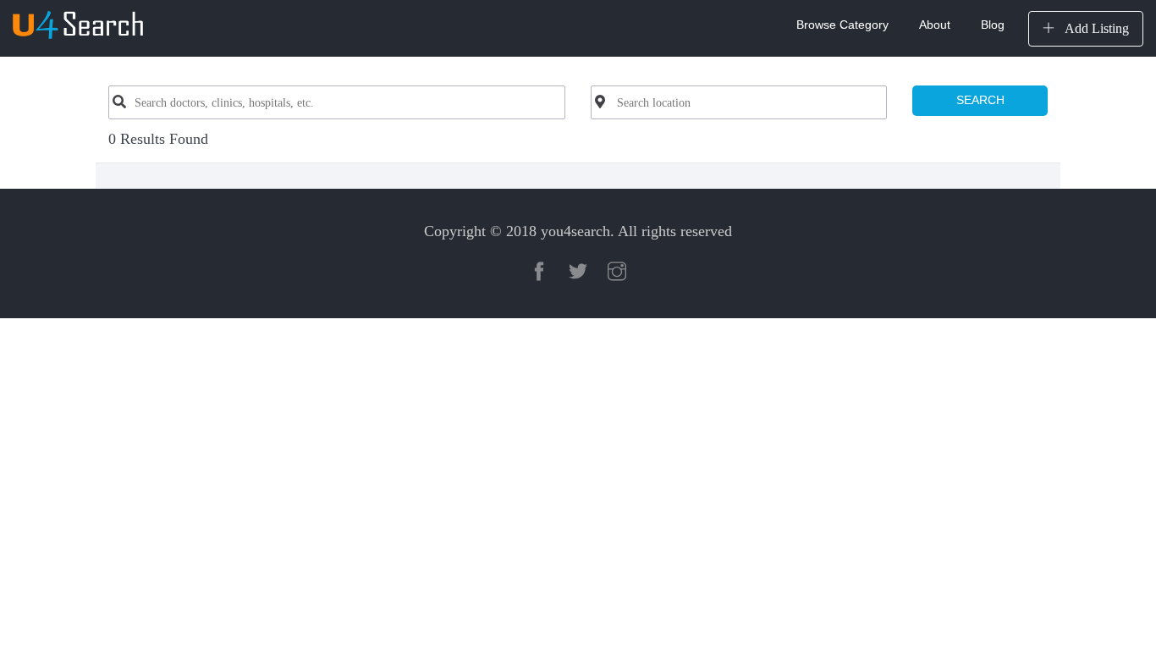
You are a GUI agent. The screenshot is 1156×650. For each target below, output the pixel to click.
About (934, 24)
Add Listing (1095, 28)
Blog (993, 24)
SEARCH (980, 100)
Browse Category (842, 24)
